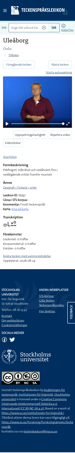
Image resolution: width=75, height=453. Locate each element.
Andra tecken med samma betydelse (27, 256)
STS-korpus (46, 296)
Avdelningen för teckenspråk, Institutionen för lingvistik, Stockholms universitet (36, 394)
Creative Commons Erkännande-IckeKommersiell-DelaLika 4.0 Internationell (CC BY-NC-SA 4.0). (34, 403)
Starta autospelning (59, 72)
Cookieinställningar (14, 325)
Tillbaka (13, 55)
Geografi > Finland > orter (20, 188)
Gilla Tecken (46, 301)
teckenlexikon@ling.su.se (40, 431)
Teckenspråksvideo (51, 305)
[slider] (37, 123)
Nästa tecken (60, 65)
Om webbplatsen (13, 321)
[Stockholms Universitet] (37, 356)
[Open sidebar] (5, 10)
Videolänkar (13, 143)
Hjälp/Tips (67, 30)
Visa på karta (20, 209)
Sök (54, 28)
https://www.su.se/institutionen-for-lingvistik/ (33, 413)
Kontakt (7, 316)
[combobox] (28, 27)
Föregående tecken (18, 65)
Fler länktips (47, 311)
